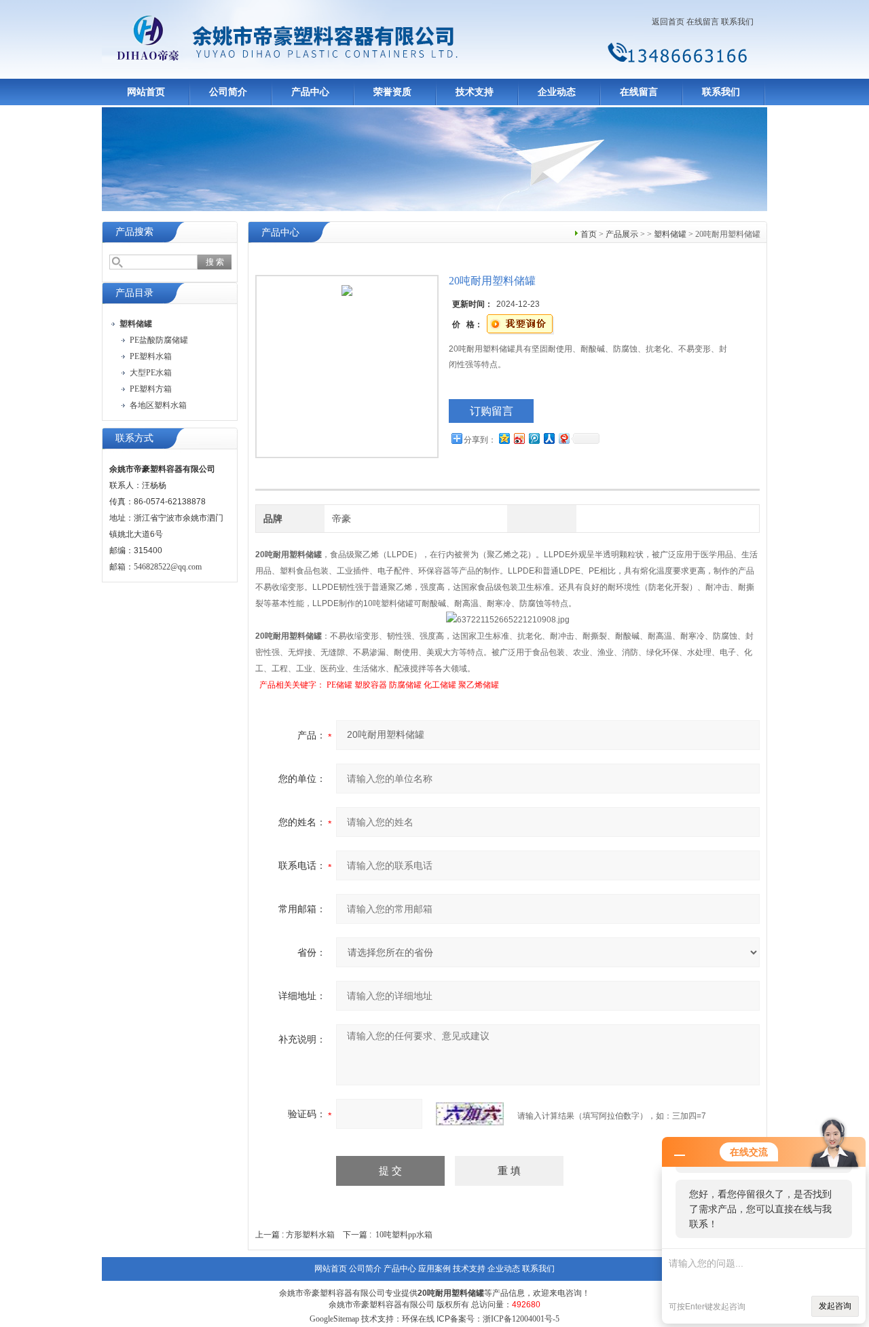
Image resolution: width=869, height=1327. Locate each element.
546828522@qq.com (168, 567)
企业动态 (557, 92)
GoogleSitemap (334, 1319)
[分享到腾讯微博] (533, 438)
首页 (588, 234)
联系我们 (737, 21)
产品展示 (622, 234)
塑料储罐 (670, 234)
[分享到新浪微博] (518, 438)
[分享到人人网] (548, 438)
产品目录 (134, 293)
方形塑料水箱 (310, 1234)
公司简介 (228, 92)
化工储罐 (440, 685)
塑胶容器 (370, 685)
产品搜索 (134, 232)
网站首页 (146, 92)
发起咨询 (835, 1306)
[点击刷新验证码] (470, 1113)
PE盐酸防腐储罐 (159, 340)
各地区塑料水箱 (158, 405)
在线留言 (702, 21)
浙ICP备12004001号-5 (521, 1319)
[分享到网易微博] (563, 438)
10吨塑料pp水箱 (403, 1234)
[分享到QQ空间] (503, 438)
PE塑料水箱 (151, 356)
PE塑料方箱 (151, 389)
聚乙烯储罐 (478, 685)
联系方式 (134, 438)
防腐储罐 (405, 685)
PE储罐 (339, 685)
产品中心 (310, 92)
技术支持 (475, 92)
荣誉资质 (392, 92)
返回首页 (668, 21)
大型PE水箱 (151, 372)
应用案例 (434, 1268)
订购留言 (491, 411)
